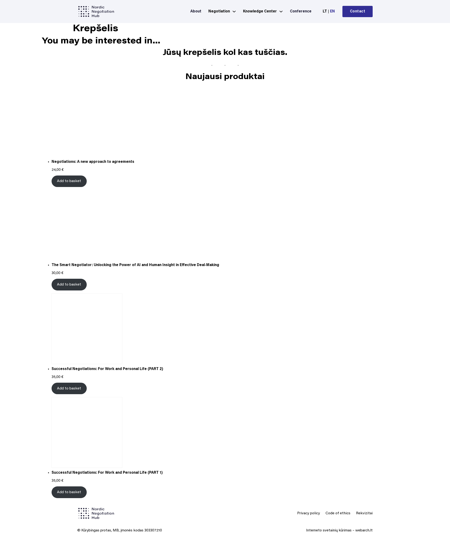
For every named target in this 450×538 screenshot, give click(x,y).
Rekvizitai (364, 513)
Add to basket (69, 181)
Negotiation (219, 11)
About (195, 11)
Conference (300, 11)
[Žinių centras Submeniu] (281, 11)
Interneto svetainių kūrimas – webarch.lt (339, 530)
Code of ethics (338, 513)
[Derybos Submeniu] (234, 11)
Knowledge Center (260, 11)
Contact (357, 11)
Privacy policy (308, 513)
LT (325, 11)
